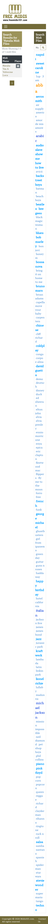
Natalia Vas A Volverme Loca (8, 70)
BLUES (39, 233)
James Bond (39, 632)
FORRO (39, 493)
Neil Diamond (40, 740)
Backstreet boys (39, 179)
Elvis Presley (39, 424)
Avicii (39, 171)
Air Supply (39, 106)
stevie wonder (39, 884)
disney (40, 390)
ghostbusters (40, 533)
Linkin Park (39, 672)
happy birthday (39, 587)
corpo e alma (39, 360)
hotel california (39, 602)
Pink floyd (38, 770)
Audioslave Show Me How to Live (39, 156)
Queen (40, 792)
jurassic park (39, 644)
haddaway (39, 575)
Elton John (39, 411)
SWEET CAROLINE (39, 67)
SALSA (39, 842)
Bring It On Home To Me (39, 276)
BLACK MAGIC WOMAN (39, 222)
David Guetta (39, 370)
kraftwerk (39, 653)
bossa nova (39, 264)
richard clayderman (39, 809)
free (38, 497)
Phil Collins (39, 757)
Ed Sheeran (39, 401)
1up (38, 76)
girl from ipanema (40, 544)
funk (39, 509)
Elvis (39, 417)
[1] (43, 47)
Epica (39, 447)
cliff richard (39, 337)
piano (40, 763)
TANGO (39, 901)
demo (39, 379)
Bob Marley (39, 241)
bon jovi (39, 248)
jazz (38, 639)
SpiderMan (39, 866)
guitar (39, 561)
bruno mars (40, 288)
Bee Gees (39, 210)
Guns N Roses (40, 567)
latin (39, 667)
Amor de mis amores (39, 125)
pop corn (38, 778)
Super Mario (39, 895)
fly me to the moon (39, 483)
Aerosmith (39, 98)
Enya (39, 443)
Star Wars (38, 874)
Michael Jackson (40, 710)
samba (40, 846)
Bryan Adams (39, 296)
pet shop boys (39, 748)
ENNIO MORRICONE (39, 436)
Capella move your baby (40, 307)
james (39, 627)
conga (39, 354)
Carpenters (40, 319)
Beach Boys (39, 198)
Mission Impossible (39, 727)
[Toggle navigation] (5, 26)
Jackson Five (39, 621)
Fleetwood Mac (39, 466)
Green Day (39, 556)
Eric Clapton (39, 455)
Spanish (39, 859)
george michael (39, 520)
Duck (39, 394)
